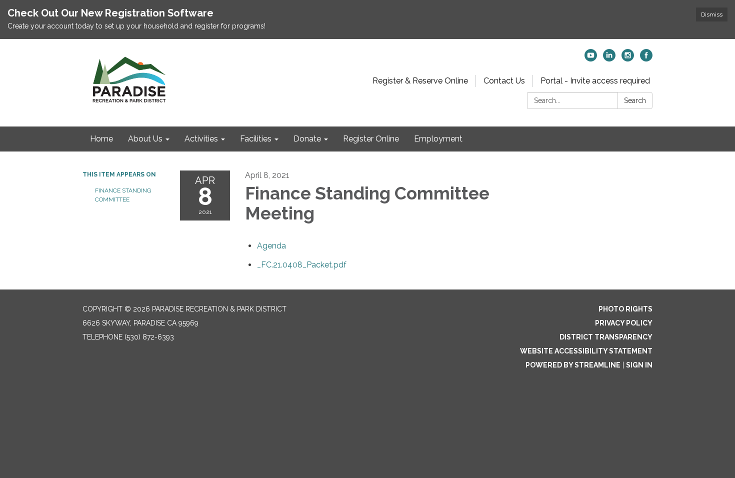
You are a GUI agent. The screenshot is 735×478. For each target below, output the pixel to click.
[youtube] (590, 59)
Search (635, 100)
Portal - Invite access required (595, 81)
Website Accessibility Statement (586, 351)
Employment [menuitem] (438, 139)
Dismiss (711, 14)
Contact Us (504, 81)
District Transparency (606, 337)
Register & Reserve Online (420, 81)
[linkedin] (609, 59)
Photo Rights (625, 309)
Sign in (639, 365)
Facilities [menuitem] (256, 139)
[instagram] (628, 59)
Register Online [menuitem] (371, 139)
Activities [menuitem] (201, 139)
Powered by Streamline (573, 365)
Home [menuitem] (101, 139)
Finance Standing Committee (123, 195)
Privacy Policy (623, 323)
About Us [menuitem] (145, 139)
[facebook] (646, 59)
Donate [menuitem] (307, 139)
